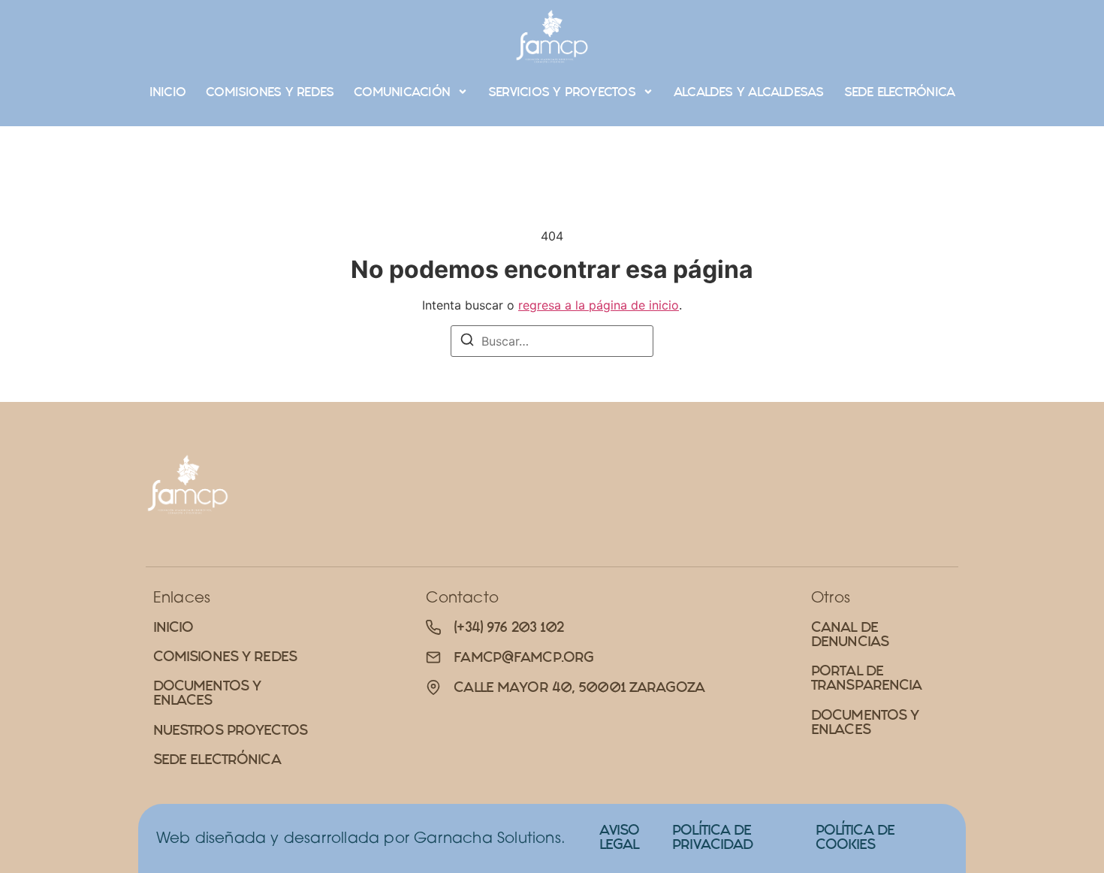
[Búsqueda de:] (552, 341)
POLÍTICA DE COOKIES (855, 836)
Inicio (167, 91)
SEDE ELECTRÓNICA (899, 91)
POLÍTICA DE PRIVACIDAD (712, 836)
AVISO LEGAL (619, 836)
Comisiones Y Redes (269, 91)
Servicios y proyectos (561, 91)
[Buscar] (467, 342)
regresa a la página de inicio (598, 305)
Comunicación (402, 91)
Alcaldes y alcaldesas (749, 91)
